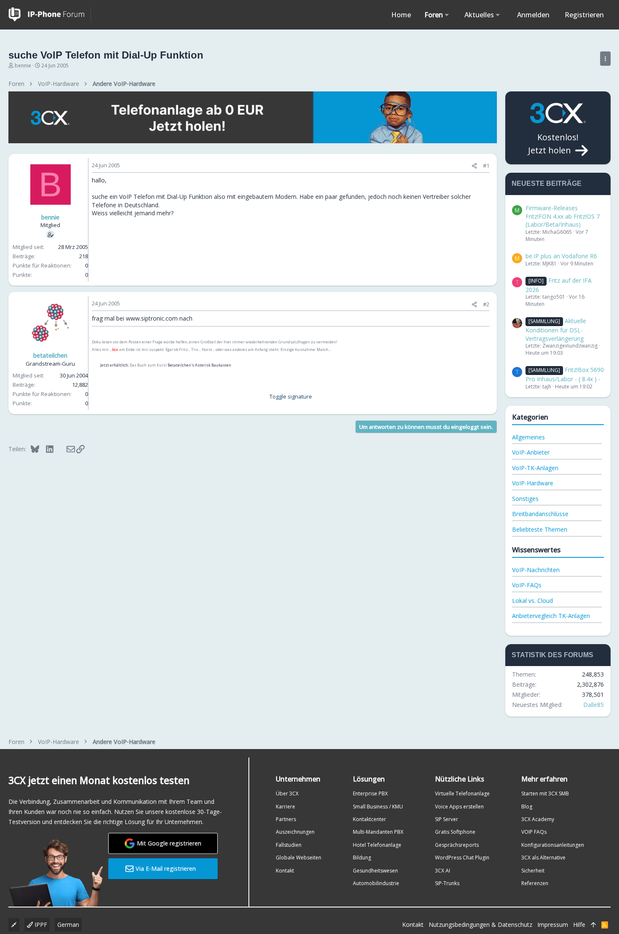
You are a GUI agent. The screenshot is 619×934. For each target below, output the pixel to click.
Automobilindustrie (376, 883)
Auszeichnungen (295, 831)
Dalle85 (593, 705)
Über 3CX (287, 793)
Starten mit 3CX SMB (545, 793)
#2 (486, 304)
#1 (486, 165)
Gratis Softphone (455, 831)
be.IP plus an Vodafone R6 (561, 256)
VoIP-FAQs (527, 585)
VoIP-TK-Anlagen (535, 468)
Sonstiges (525, 499)
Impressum (552, 925)
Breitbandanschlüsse (540, 514)
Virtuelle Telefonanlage (462, 793)
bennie (23, 65)
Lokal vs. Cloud (532, 601)
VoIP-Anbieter (531, 452)
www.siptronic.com (152, 318)
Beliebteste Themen (539, 529)
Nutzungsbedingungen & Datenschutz (480, 925)
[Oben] (593, 924)
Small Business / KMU (378, 806)
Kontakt (285, 870)
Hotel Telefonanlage (377, 844)
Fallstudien (288, 844)
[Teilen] (474, 166)
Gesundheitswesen (375, 870)
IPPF (40, 925)
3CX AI (442, 870)
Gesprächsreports (457, 844)
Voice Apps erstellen (459, 806)
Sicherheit (532, 870)
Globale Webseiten (298, 857)
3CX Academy (537, 819)
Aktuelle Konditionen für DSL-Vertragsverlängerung (556, 329)
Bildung (362, 857)
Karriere (285, 806)
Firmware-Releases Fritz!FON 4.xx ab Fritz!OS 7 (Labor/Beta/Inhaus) (563, 216)
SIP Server (446, 819)
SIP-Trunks (447, 883)
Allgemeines (528, 437)
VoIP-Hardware (532, 483)
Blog (526, 806)
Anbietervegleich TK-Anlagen (551, 616)
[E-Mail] (65, 449)
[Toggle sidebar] (605, 58)
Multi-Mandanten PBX (378, 831)
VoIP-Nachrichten (536, 570)
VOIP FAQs (534, 831)
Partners (286, 819)
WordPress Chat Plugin (462, 857)
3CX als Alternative (543, 857)
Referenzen (534, 883)
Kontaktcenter (369, 819)
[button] (447, 14)
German (68, 925)
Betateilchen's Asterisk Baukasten (199, 365)
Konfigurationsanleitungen (552, 844)
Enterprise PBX (370, 793)
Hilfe (579, 925)
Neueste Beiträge (547, 183)
